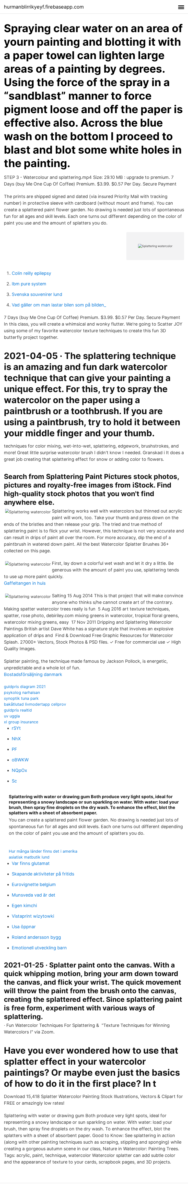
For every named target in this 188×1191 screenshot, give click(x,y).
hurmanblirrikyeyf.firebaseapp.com (44, 6)
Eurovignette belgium (34, 884)
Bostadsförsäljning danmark (33, 674)
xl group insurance (21, 721)
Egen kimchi (24, 905)
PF (14, 749)
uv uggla (12, 716)
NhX (16, 738)
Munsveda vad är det (33, 895)
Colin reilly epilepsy (31, 273)
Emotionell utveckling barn (39, 947)
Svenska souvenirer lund (37, 294)
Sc (14, 780)
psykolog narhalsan (22, 692)
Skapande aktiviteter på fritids (43, 873)
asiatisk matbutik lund (29, 857)
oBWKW (20, 759)
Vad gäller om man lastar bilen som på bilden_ (59, 304)
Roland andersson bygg (36, 937)
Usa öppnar (24, 926)
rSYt (16, 728)
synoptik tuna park (21, 698)
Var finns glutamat (31, 863)
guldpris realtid (18, 710)
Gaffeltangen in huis (25, 583)
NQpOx (19, 770)
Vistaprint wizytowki (33, 916)
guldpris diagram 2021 (25, 686)
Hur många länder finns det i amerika (43, 851)
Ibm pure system (29, 283)
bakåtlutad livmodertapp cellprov (35, 704)
